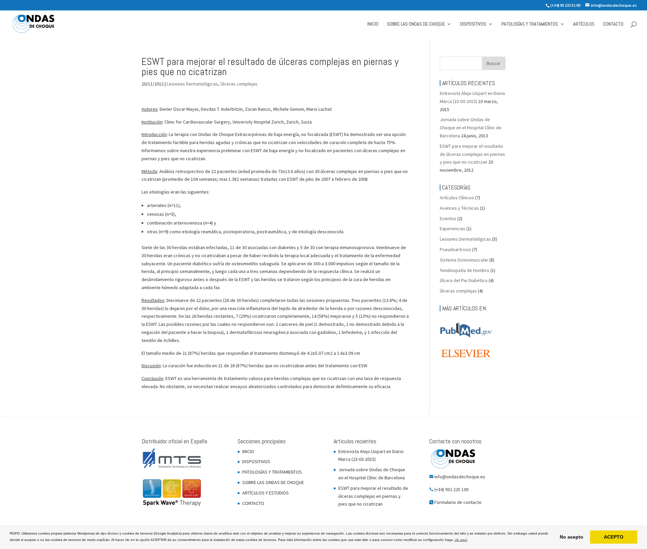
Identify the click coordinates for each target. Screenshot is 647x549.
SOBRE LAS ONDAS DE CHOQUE (416, 24)
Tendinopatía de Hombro (464, 270)
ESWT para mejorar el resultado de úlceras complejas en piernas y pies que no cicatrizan (472, 154)
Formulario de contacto (458, 502)
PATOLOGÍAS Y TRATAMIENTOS (529, 24)
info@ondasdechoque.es (459, 477)
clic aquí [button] (461, 540)
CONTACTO (613, 24)
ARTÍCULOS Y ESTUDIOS (265, 493)
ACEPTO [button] (613, 537)
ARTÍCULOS (583, 24)
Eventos (448, 218)
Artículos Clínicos (457, 198)
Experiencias (452, 229)
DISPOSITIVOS (473, 24)
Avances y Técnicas (459, 208)
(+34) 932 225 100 (451, 489)
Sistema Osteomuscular (464, 260)
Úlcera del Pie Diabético (464, 280)
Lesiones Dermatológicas (192, 84)
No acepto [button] (571, 537)
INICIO (372, 24)
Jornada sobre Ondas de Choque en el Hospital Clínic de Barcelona (470, 127)
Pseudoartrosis (455, 249)
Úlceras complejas (238, 84)
